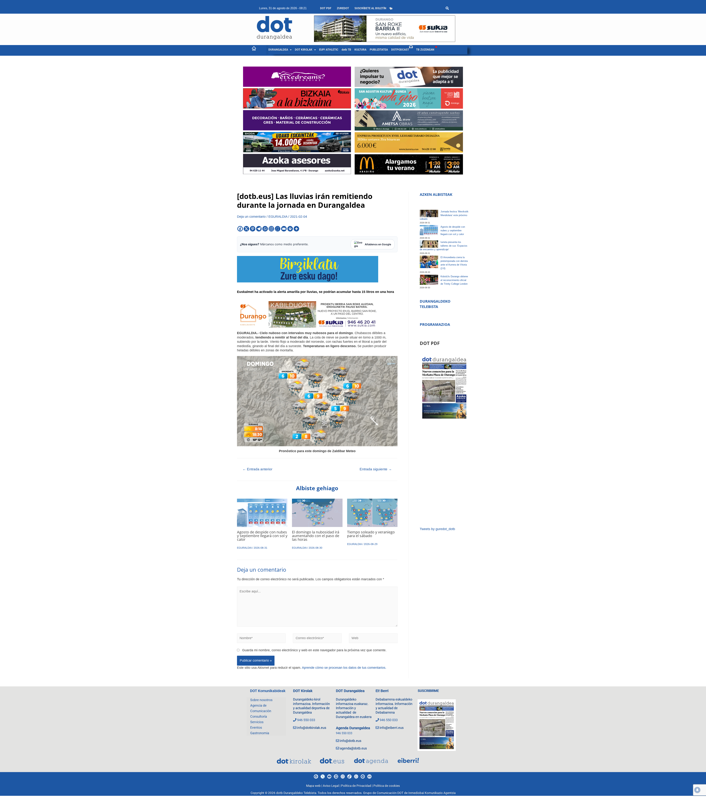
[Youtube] (329, 776)
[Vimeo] (336, 776)
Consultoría (258, 716)
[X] (246, 228)
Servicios (256, 722)
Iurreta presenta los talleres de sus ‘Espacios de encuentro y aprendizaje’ (443, 246)
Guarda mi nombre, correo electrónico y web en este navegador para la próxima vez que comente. (314, 650)
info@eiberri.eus (392, 728)
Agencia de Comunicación (260, 708)
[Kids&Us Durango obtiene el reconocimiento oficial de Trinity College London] (429, 280)
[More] (296, 228)
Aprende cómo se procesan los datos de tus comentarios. (344, 667)
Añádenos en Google (378, 244)
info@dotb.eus (350, 741)
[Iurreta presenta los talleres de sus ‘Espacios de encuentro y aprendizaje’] (429, 244)
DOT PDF (325, 8)
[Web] (373, 639)
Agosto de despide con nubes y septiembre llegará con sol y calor (262, 536)
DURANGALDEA (278, 49)
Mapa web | (314, 786)
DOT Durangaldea (350, 691)
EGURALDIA (277, 216)
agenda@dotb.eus (353, 748)
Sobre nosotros (261, 700)
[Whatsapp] (265, 228)
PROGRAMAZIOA (435, 324)
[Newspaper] (369, 776)
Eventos (256, 727)
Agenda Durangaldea (353, 728)
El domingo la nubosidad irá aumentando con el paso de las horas (315, 536)
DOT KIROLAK (303, 49)
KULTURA (360, 49)
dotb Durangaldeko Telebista (296, 793)
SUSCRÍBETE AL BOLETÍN (370, 8)
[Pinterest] (252, 228)
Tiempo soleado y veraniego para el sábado (371, 534)
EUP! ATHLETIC (328, 49)
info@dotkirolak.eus (311, 728)
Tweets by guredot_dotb (437, 529)
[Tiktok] (349, 776)
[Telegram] (259, 228)
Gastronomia (259, 733)
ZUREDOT (343, 8)
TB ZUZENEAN (425, 49)
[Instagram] (271, 228)
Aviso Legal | (332, 786)
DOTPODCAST (400, 49)
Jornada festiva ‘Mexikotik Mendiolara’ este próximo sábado (444, 215)
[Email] (284, 228)
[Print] (290, 228)
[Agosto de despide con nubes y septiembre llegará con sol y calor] (429, 230)
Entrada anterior (257, 469)
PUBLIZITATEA (379, 49)
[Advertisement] (444, 473)
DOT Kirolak (303, 691)
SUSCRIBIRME (428, 691)
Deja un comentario (251, 216)
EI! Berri (382, 691)
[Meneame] (277, 228)
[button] (280, 49)
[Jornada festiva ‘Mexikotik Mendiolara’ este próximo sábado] (429, 213)
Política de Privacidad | (357, 786)
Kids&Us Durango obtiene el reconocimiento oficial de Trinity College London (454, 280)
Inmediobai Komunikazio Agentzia (432, 793)
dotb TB (346, 49)
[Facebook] (240, 228)
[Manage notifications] (697, 790)
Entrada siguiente (376, 469)
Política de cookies (386, 786)
